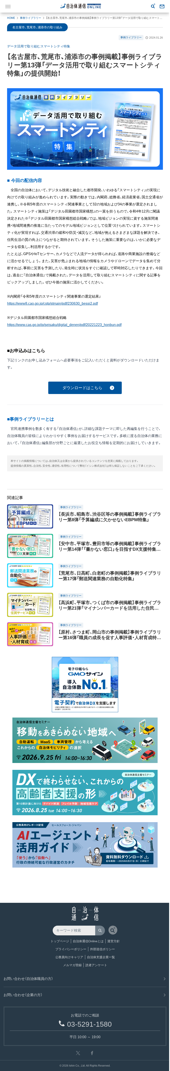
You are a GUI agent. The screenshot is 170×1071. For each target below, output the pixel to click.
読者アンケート (96, 965)
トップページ (59, 941)
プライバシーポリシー (70, 949)
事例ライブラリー (30, 18)
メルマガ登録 (72, 965)
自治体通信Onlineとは (88, 941)
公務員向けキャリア (69, 957)
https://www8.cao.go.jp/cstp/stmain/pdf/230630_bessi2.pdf (52, 303)
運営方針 (113, 941)
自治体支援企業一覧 (101, 957)
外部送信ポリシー (102, 949)
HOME (11, 18)
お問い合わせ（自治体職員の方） (28, 979)
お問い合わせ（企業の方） (23, 995)
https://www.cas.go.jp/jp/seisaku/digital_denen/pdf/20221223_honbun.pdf (64, 325)
